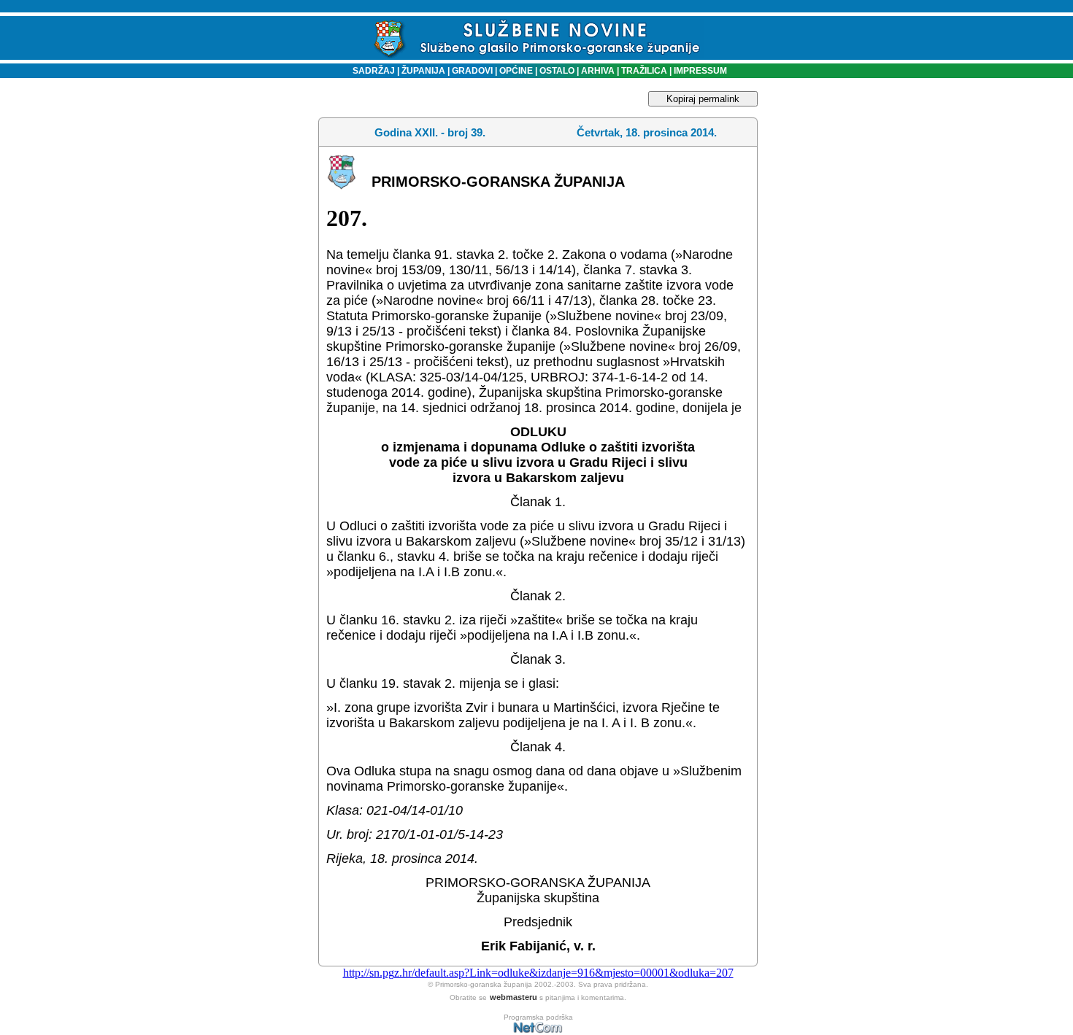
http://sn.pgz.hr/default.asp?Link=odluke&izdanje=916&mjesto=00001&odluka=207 (538, 972)
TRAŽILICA (643, 71)
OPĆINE (516, 71)
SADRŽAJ (370, 71)
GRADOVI (472, 71)
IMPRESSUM (700, 71)
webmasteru (513, 997)
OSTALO (556, 71)
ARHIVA (597, 71)
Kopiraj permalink (702, 98)
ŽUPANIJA (423, 71)
